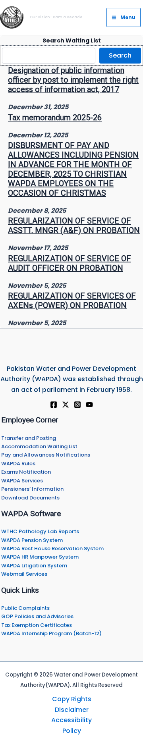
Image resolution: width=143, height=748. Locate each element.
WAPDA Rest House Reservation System (52, 548)
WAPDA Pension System (32, 540)
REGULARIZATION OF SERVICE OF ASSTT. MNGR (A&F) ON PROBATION (74, 225)
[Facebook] (53, 404)
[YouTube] (89, 404)
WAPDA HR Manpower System (40, 557)
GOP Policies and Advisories (37, 616)
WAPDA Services (22, 480)
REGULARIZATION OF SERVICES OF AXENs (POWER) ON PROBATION (72, 300)
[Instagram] (77, 404)
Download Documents (30, 497)
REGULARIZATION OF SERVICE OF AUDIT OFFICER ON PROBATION (69, 263)
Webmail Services (24, 574)
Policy (71, 730)
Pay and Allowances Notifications (45, 455)
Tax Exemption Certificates (36, 625)
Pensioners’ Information (32, 489)
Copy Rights (71, 699)
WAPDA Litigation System (34, 565)
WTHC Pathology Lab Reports (40, 531)
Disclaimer (72, 709)
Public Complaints (25, 608)
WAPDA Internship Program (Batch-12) (51, 633)
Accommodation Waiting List (39, 446)
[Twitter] (65, 404)
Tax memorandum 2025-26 (55, 117)
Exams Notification (26, 472)
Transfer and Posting (28, 438)
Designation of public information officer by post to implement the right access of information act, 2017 (73, 80)
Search (120, 55)
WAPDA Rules (18, 463)
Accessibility (71, 720)
